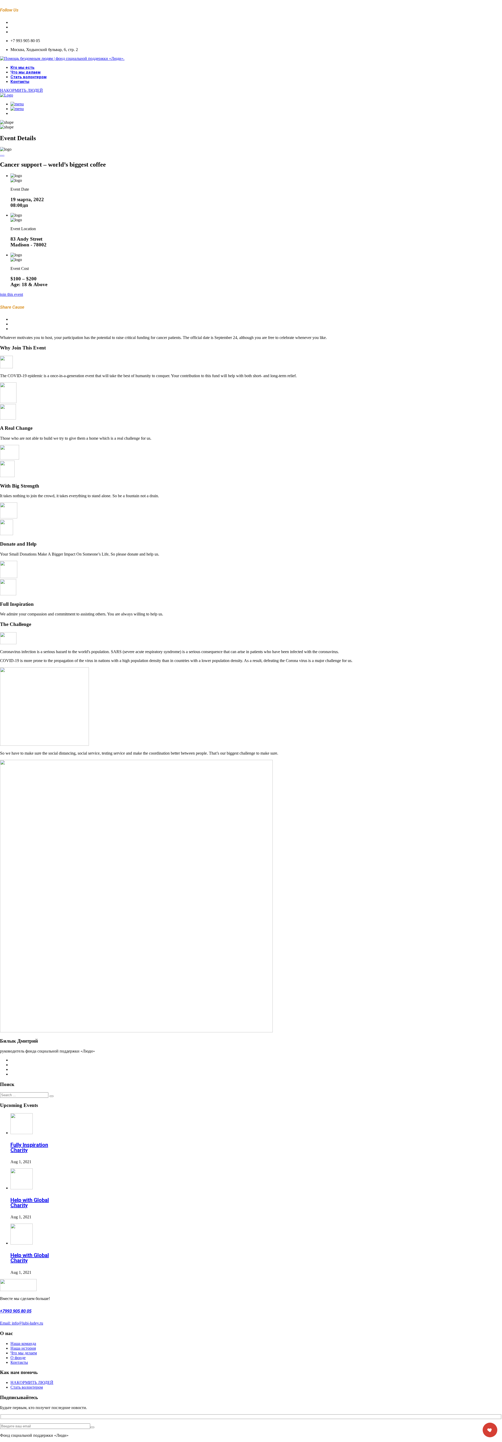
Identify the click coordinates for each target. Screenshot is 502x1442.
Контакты (19, 81)
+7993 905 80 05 (15, 1311)
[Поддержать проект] (490, 1430)
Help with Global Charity (29, 1202)
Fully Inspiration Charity (29, 1147)
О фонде (18, 1357)
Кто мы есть (22, 67)
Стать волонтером (28, 77)
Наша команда (23, 1343)
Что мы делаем (25, 72)
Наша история (23, 1348)
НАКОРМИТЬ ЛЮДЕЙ (31, 1382)
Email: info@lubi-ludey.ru (21, 1323)
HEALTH (2, 155)
